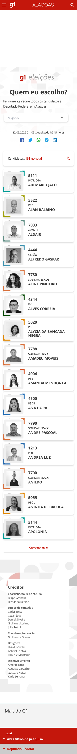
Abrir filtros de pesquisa (25, 739)
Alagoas (43, 5)
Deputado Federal (20, 749)
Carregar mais (38, 547)
